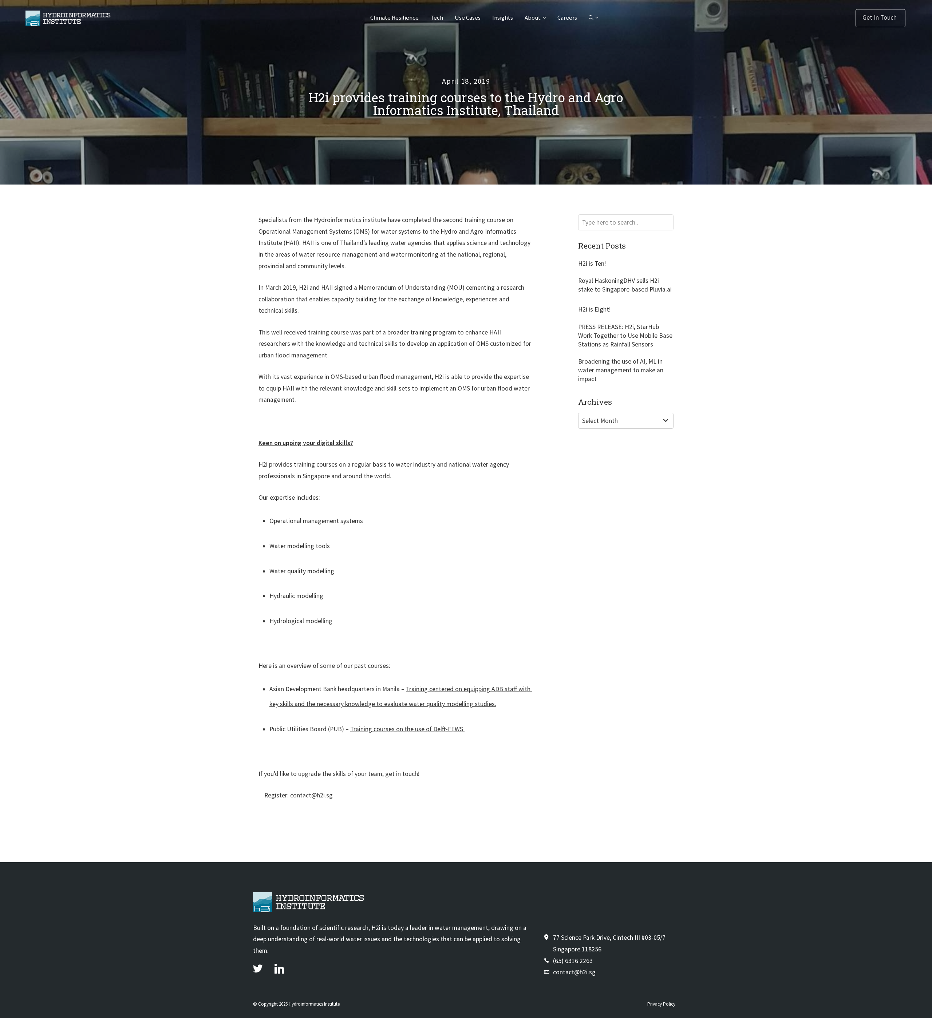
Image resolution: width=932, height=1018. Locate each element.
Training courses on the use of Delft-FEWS (407, 729)
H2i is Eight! (594, 309)
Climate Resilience (394, 17)
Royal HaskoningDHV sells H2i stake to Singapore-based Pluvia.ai (625, 285)
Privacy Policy (661, 1004)
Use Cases (468, 17)
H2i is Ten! (592, 264)
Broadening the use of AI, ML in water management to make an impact (620, 370)
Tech (436, 17)
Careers (567, 17)
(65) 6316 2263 (573, 961)
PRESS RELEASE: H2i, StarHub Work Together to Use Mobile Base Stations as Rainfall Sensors (625, 335)
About (533, 17)
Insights (502, 17)
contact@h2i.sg (311, 795)
